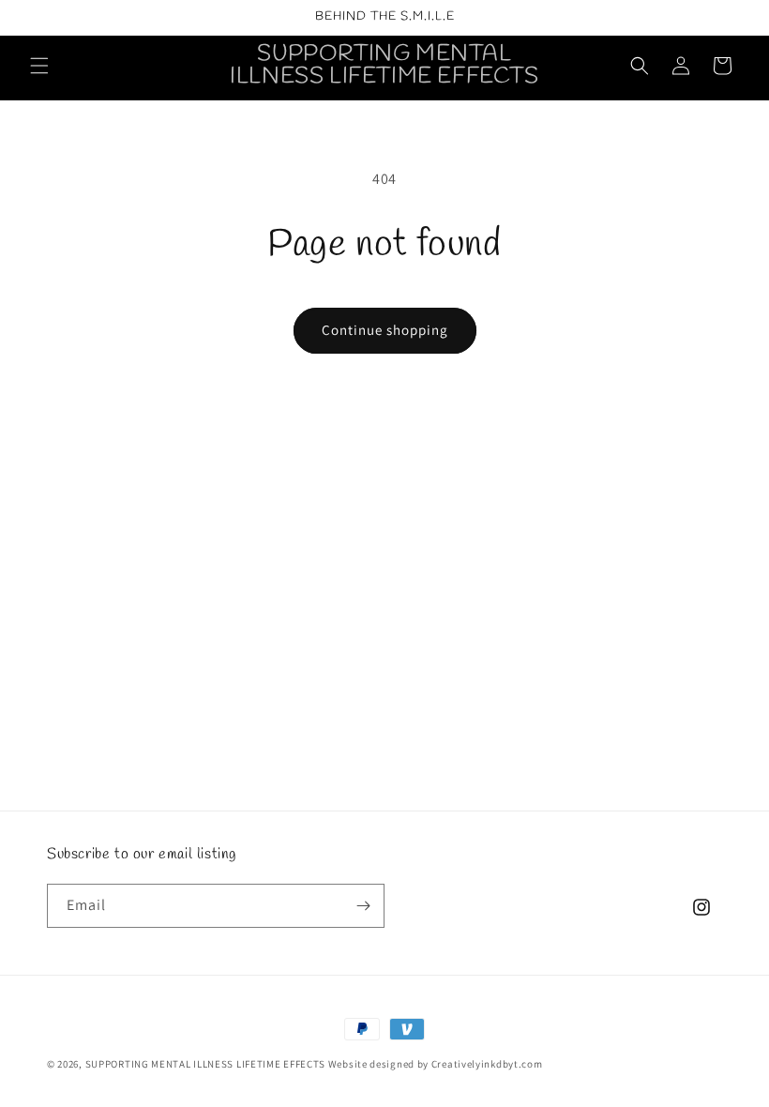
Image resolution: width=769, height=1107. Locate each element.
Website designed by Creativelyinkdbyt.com (435, 1063)
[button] (39, 65)
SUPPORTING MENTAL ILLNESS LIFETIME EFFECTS (205, 1063)
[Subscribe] (363, 906)
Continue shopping (385, 330)
